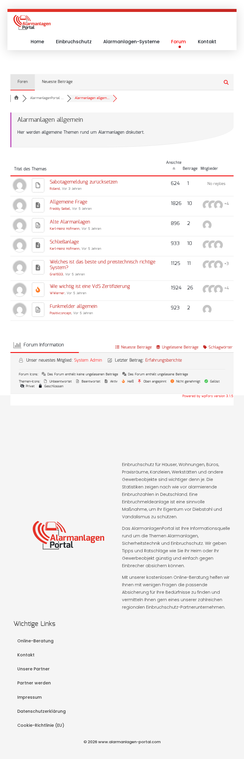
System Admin (88, 360)
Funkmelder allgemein (73, 306)
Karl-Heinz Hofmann (64, 229)
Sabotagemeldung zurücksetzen (84, 182)
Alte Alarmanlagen (70, 222)
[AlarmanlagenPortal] (32, 22)
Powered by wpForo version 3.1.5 (207, 396)
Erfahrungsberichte (163, 360)
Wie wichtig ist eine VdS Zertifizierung (90, 286)
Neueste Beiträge (57, 82)
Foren (23, 82)
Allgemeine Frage (68, 202)
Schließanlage (64, 242)
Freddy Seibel (60, 209)
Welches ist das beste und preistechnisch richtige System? (102, 265)
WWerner (57, 293)
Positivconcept (60, 313)
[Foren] (16, 98)
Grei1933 (56, 274)
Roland (55, 189)
